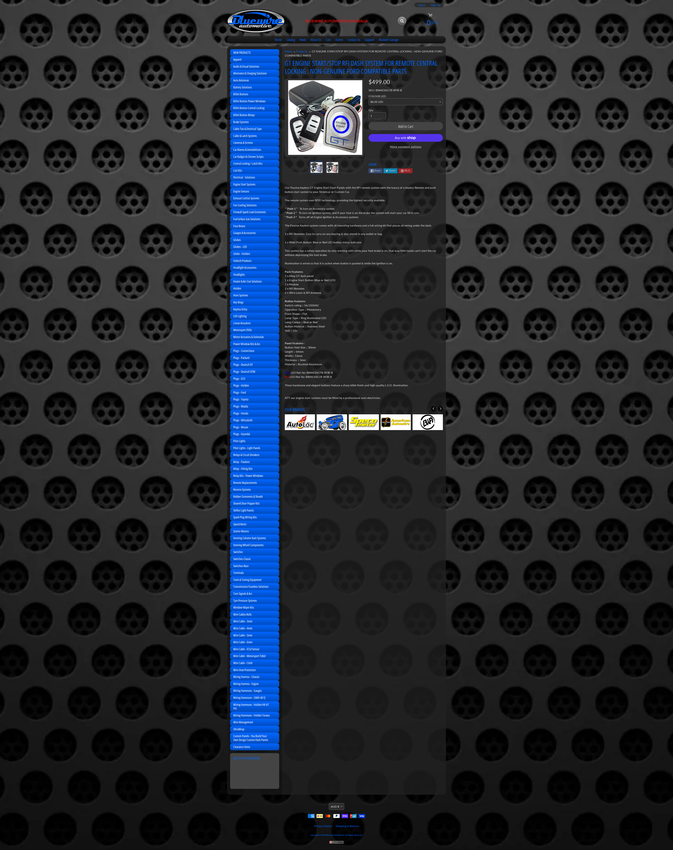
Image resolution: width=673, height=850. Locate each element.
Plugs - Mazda (240, 406)
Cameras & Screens (243, 142)
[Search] (402, 21)
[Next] (440, 408)
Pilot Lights (239, 441)
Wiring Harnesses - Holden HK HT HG (251, 706)
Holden (237, 288)
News (303, 39)
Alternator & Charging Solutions (250, 73)
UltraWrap (238, 729)
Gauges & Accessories (244, 233)
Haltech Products (242, 261)
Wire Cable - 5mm (242, 635)
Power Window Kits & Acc (246, 344)
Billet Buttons (240, 94)
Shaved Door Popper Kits (246, 503)
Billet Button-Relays (244, 115)
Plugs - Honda (240, 413)
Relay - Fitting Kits (243, 469)
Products (302, 51)
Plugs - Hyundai (241, 434)
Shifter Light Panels (243, 510)
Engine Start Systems (244, 184)
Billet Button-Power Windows (249, 101)
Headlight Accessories (244, 267)
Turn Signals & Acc (242, 593)
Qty (371, 110)
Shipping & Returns (347, 826)
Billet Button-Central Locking (248, 108)
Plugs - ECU (239, 378)
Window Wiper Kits (243, 607)
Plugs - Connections (243, 351)
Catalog (290, 39)
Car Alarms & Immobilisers (247, 150)
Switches (238, 552)
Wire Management (243, 722)
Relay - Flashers (241, 462)
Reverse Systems (242, 489)
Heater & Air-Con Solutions (247, 281)
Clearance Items (241, 747)
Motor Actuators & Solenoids (248, 337)
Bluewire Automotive (335, 835)
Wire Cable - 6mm (242, 642)
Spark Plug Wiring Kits (245, 517)
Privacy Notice (323, 826)
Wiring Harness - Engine (246, 684)
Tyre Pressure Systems (245, 600)
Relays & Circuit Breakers (246, 455)
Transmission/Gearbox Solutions (250, 586)
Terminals (238, 573)
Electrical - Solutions (244, 177)
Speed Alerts (239, 524)
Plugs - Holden (241, 385)
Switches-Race (241, 566)
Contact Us (354, 39)
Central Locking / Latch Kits (247, 163)
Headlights (239, 274)
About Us (316, 39)
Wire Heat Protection (244, 670)
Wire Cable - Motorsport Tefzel (249, 656)
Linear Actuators (242, 323)
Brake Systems (241, 122)
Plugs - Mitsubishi (243, 420)
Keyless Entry (240, 309)
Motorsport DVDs (242, 330)
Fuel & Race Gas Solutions (246, 219)
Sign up (435, 5)
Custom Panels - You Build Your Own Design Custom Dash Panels (250, 738)
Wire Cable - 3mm (242, 621)
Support (369, 39)
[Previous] (433, 408)
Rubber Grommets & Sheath (248, 496)
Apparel (237, 59)
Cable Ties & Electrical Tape (247, 129)
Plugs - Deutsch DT (243, 364)
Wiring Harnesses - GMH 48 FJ (249, 697)
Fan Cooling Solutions (245, 205)
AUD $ (335, 806)
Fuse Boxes (239, 226)
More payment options (406, 146)
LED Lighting (240, 316)
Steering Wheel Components (248, 545)
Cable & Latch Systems (245, 136)
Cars (328, 39)
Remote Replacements (245, 483)
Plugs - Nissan (240, 427)
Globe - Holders (241, 254)
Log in (421, 5)
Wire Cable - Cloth (243, 663)
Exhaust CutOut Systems (246, 198)
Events (339, 39)
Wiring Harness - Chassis (246, 677)
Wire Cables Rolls (242, 614)
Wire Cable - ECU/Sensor (246, 649)
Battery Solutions (242, 87)
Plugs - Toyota (240, 399)
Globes (237, 240)
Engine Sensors (241, 191)
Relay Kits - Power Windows (248, 476)
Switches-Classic (242, 559)
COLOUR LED (377, 96)
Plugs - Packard (241, 358)
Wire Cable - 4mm (242, 628)
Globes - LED (240, 247)
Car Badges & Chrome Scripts (248, 157)
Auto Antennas (241, 80)
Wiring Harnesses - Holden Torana (251, 715)
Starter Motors (241, 531)
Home (278, 39)
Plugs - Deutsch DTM (244, 371)
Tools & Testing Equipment (247, 580)
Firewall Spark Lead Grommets (249, 212)
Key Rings (238, 302)
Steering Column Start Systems (249, 538)
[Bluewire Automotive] (256, 21)
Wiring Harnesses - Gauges (247, 690)
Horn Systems (240, 295)
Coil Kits (237, 170)
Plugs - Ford (239, 392)
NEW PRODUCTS (242, 52)
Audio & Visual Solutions (246, 66)
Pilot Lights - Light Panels (246, 448)
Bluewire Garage (389, 39)
